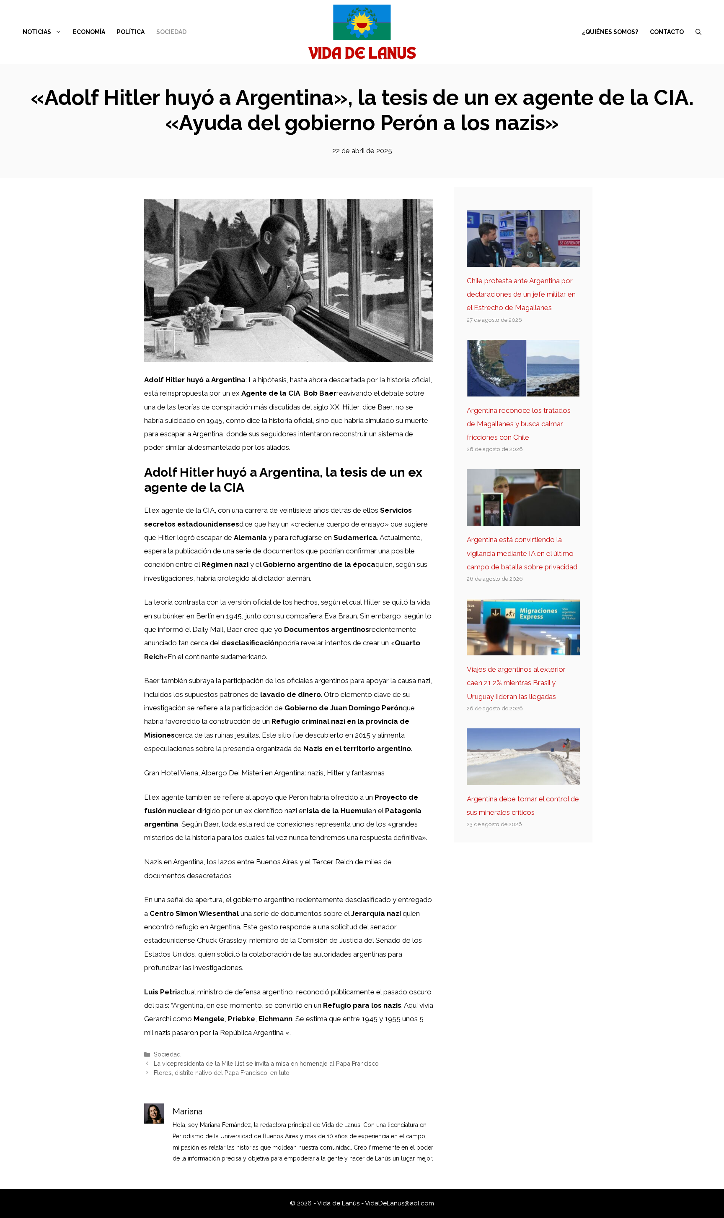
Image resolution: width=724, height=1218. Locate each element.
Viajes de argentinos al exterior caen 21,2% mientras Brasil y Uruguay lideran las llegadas (516, 683)
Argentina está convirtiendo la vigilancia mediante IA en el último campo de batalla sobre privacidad (522, 553)
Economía (89, 32)
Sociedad (171, 32)
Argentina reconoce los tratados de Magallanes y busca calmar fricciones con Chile (519, 424)
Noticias (37, 32)
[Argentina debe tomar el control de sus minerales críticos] (523, 778)
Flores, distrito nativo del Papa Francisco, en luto (222, 1072)
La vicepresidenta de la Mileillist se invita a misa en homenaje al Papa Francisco (266, 1063)
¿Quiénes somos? (610, 32)
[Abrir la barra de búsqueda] (698, 32)
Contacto (667, 32)
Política (131, 32)
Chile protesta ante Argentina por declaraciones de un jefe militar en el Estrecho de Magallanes (521, 294)
